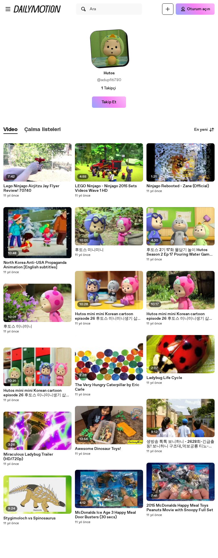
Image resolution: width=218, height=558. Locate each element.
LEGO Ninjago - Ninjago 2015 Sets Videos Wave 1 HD (106, 188)
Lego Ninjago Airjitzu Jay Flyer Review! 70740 (31, 188)
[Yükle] (167, 9)
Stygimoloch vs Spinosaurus (29, 518)
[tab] (10, 129)
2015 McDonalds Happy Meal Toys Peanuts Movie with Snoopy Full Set (179, 507)
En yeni (201, 129)
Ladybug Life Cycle (164, 378)
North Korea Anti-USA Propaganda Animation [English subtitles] (34, 264)
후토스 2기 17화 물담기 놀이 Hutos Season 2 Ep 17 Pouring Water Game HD (179, 252)
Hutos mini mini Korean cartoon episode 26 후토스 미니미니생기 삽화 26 (36, 392)
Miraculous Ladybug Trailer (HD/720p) (28, 456)
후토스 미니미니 (17, 326)
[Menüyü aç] (7, 9)
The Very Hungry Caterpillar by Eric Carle (107, 387)
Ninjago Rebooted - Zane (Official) (177, 186)
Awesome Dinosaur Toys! (98, 449)
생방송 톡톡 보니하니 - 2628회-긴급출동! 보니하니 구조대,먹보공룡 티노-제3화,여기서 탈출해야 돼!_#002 (180, 443)
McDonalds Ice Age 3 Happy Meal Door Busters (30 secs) (105, 514)
